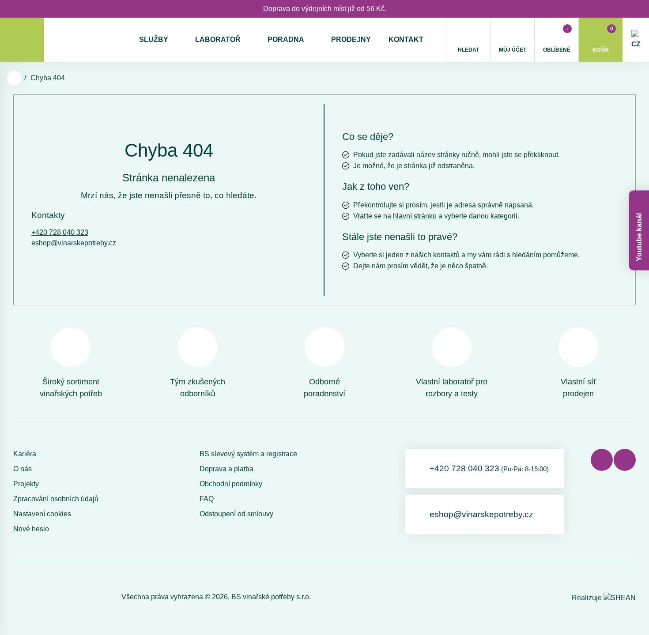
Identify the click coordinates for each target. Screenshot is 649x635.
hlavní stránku (415, 216)
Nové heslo (31, 529)
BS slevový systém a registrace (248, 454)
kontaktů (446, 255)
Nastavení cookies (42, 514)
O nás (22, 469)
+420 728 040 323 (59, 232)
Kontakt (406, 39)
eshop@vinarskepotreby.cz (73, 243)
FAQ (207, 499)
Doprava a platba (226, 469)
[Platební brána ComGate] (36, 597)
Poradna (286, 39)
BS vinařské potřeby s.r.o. (271, 597)
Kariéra (24, 454)
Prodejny (351, 39)
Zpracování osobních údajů (55, 499)
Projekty (26, 484)
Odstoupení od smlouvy (236, 514)
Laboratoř (218, 39)
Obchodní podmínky (231, 484)
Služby (153, 39)
